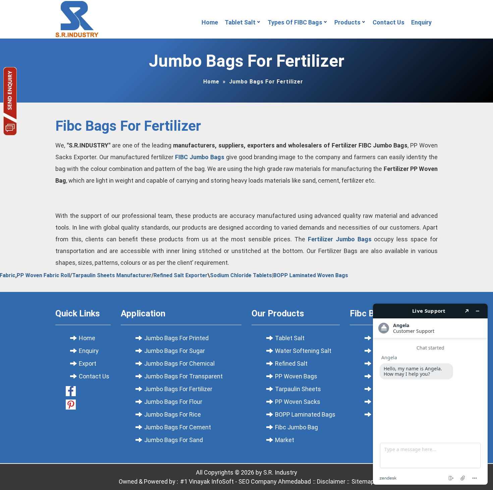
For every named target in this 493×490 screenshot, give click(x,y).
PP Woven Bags (296, 376)
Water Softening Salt (303, 350)
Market (284, 439)
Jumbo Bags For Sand (173, 439)
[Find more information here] (430, 394)
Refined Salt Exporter (172, 275)
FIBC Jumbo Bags (199, 157)
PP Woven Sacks (297, 401)
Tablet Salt (240, 22)
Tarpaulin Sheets (298, 388)
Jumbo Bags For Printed (176, 338)
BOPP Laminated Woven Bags (302, 275)
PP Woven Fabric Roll (34, 275)
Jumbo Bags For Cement (177, 427)
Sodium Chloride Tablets (232, 275)
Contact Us (388, 22)
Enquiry (422, 22)
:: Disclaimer (328, 481)
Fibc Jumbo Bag (296, 427)
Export (87, 363)
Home (210, 22)
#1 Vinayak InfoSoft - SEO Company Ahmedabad (245, 481)
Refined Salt (291, 363)
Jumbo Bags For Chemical (179, 363)
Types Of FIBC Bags (295, 22)
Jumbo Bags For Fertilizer (178, 388)
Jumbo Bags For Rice (172, 414)
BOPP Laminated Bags (305, 414)
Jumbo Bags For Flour (173, 401)
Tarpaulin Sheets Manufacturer (103, 275)
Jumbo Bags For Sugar (174, 350)
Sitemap (362, 481)
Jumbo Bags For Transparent (183, 376)
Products (347, 22)
